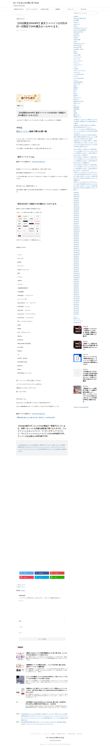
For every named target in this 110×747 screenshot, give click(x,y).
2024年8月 (76, 198)
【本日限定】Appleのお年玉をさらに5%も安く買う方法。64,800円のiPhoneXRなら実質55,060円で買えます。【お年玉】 (46, 703)
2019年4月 (76, 265)
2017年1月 (76, 314)
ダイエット (76, 62)
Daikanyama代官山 (78, 31)
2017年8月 (76, 304)
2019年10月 (77, 254)
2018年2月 (76, 292)
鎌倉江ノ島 (76, 114)
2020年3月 (76, 244)
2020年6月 (76, 238)
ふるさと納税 (77, 55)
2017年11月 (76, 298)
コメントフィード (78, 320)
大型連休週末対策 (78, 82)
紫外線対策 (76, 107)
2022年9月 (76, 209)
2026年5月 (76, 192)
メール (21, 627)
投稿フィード (77, 318)
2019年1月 (76, 271)
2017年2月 (76, 312)
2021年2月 (76, 223)
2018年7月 (76, 283)
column (75, 26)
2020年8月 (76, 234)
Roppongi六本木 (78, 45)
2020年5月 (76, 240)
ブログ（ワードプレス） (80, 70)
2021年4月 (76, 219)
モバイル (76, 76)
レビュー (76, 80)
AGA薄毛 (76, 16)
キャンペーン (77, 58)
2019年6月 (76, 262)
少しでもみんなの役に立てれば (26, 3)
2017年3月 (76, 310)
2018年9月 (76, 279)
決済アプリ (76, 99)
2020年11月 (76, 229)
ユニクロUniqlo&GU (79, 78)
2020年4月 (76, 242)
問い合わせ (83, 9)
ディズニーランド (78, 64)
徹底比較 (76, 87)
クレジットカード (78, 60)
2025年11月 (76, 196)
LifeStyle (76, 37)
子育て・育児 (77, 84)
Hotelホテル (77, 35)
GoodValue (76, 33)
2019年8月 (76, 258)
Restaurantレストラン (79, 43)
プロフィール (70, 9)
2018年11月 (76, 275)
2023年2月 (76, 204)
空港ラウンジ (77, 103)
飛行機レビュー (77, 116)
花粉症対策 (76, 109)
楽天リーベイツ (23, 131)
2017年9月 (76, 302)
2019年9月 (76, 256)
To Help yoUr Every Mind (55, 740)
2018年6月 (76, 285)
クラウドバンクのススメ (32, 9)
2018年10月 (77, 277)
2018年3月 (76, 290)
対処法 (75, 85)
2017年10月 (77, 300)
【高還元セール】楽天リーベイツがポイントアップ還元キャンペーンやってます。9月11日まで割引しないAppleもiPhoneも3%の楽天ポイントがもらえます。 (46, 690)
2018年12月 (77, 273)
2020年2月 (76, 246)
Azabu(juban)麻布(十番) (80, 18)
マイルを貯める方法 (79, 74)
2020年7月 (76, 236)
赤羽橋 (75, 112)
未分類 (75, 93)
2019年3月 (76, 267)
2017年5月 (76, 306)
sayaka (23, 590)
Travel (75, 51)
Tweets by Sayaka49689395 (81, 407)
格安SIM (76, 95)
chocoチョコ (77, 24)
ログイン (76, 316)
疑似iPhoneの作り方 (19, 9)
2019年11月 (76, 252)
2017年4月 (76, 308)
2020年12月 (77, 227)
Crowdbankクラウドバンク (80, 28)
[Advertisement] (42, 48)
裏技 (75, 111)
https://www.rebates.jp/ (38, 161)
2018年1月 (76, 294)
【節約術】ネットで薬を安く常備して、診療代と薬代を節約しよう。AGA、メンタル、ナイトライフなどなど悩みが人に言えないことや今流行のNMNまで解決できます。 (90, 395)
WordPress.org (77, 322)
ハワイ (75, 66)
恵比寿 (75, 89)
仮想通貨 (58, 9)
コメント (21, 600)
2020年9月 (76, 233)
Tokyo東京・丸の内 (78, 49)
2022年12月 (77, 207)
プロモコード (77, 72)
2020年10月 (77, 231)
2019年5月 (76, 263)
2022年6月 (76, 211)
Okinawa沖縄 (77, 39)
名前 (20, 621)
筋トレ (75, 105)
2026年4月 (76, 194)
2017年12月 (77, 296)
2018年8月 (76, 281)
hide (21, 105)
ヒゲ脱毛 (76, 68)
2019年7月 (76, 260)
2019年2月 (76, 269)
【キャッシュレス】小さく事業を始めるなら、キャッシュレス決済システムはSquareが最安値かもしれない (86, 131)
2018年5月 (76, 287)
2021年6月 (76, 215)
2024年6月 (76, 200)
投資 (75, 91)
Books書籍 (76, 20)
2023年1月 (76, 206)
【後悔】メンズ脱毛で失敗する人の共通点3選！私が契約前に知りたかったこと (90, 346)
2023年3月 (76, 202)
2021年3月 (76, 221)
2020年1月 (76, 248)
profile (75, 41)
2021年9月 (76, 213)
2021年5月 (76, 217)
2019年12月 (77, 250)
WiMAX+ (76, 53)
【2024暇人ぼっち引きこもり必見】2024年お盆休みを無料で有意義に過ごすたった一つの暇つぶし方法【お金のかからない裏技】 (85, 136)
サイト (20, 632)
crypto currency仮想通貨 (80, 30)
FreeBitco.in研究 (45, 9)
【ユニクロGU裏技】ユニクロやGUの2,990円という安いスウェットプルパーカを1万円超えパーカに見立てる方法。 (46, 677)
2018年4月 (76, 289)
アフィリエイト (77, 57)
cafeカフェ (76, 22)
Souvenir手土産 (77, 47)
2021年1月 (76, 225)
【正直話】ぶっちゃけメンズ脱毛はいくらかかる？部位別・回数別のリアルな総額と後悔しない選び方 (85, 121)
